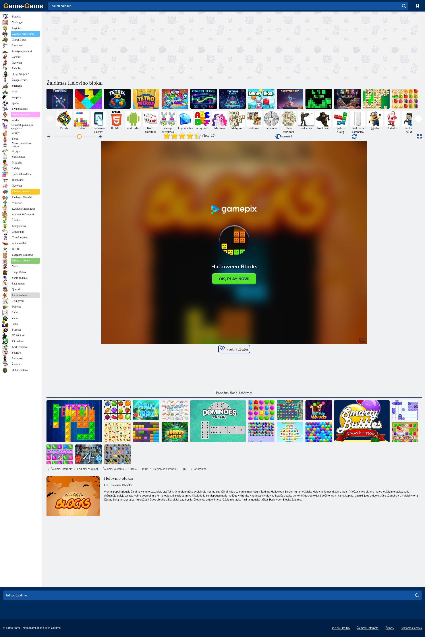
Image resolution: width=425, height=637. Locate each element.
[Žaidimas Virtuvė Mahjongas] (175, 410)
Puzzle (132, 469)
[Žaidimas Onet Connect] (117, 410)
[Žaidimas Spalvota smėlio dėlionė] (88, 99)
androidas (200, 469)
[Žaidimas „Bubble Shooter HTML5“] (261, 432)
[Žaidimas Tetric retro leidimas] (318, 99)
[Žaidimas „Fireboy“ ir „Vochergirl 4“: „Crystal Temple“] (88, 454)
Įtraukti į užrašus (237, 349)
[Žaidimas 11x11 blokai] (146, 432)
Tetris (144, 469)
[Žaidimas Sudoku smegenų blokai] (175, 99)
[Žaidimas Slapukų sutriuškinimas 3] (290, 432)
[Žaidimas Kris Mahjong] (376, 99)
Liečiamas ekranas (164, 469)
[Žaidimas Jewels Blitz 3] (290, 410)
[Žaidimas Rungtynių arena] (261, 410)
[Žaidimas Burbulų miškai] (318, 410)
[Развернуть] (419, 136)
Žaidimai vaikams (113, 469)
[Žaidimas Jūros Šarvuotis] (405, 410)
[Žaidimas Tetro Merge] (146, 99)
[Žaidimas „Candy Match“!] (59, 454)
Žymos (390, 628)
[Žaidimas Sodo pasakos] (405, 432)
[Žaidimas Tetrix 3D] (117, 99)
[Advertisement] (140, 45)
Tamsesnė (286, 136)
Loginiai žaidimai (87, 469)
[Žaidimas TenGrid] (59, 99)
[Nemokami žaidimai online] (23, 5)
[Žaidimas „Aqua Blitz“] (146, 410)
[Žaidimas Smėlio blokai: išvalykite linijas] (347, 99)
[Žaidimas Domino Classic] (218, 421)
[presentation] (49, 118)
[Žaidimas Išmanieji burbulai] (318, 432)
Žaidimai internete (61, 469)
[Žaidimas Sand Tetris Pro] (290, 99)
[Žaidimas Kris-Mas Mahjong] (117, 432)
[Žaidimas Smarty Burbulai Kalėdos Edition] (362, 421)
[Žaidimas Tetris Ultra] (232, 99)
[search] (404, 6)
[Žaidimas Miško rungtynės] (175, 432)
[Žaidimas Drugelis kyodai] (117, 454)
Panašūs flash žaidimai (234, 393)
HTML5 (184, 469)
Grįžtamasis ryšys (411, 628)
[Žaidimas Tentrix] (74, 421)
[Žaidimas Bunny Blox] (261, 99)
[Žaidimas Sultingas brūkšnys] (405, 99)
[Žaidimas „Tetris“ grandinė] (203, 99)
